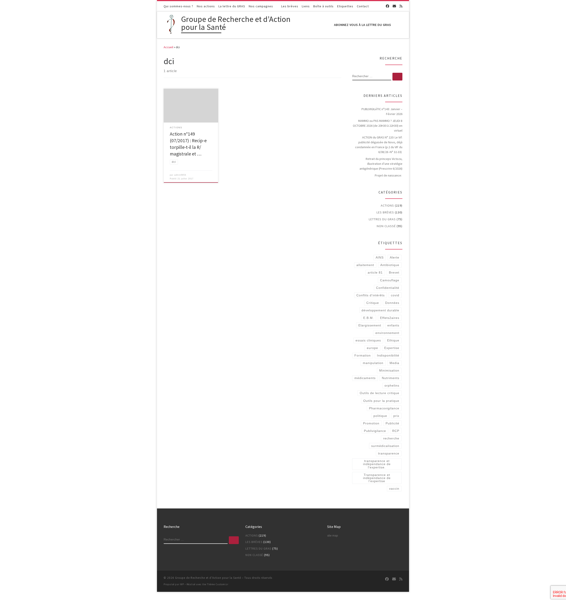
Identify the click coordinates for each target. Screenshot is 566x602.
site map (332, 535)
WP (182, 584)
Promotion (371, 423)
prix (396, 416)
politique (380, 416)
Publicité (392, 423)
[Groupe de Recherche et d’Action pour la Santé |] (172, 24)
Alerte (394, 257)
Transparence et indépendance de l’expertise (377, 478)
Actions (387, 205)
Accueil (168, 47)
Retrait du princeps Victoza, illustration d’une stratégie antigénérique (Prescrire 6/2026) (380, 164)
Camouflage (389, 280)
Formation (362, 355)
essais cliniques (368, 340)
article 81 (375, 272)
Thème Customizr (217, 584)
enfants (393, 325)
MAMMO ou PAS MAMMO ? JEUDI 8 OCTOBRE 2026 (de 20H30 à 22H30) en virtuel (377, 125)
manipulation (373, 363)
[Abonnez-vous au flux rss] (401, 6)
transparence (388, 453)
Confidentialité (387, 287)
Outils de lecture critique (379, 393)
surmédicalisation (385, 446)
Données (392, 303)
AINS (380, 257)
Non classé (386, 226)
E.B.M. (368, 318)
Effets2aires (389, 318)
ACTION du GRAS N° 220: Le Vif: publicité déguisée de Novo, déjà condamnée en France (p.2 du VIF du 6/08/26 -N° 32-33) (378, 144)
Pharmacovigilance (384, 408)
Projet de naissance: (388, 175)
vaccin (394, 488)
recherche (391, 438)
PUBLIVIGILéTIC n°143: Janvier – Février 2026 (381, 111)
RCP (395, 431)
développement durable (380, 310)
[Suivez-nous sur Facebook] (387, 6)
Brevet (394, 272)
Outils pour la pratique (381, 401)
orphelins (391, 385)
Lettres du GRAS (382, 219)
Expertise (391, 348)
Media (394, 363)
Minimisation (389, 370)
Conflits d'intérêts (370, 295)
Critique (372, 303)
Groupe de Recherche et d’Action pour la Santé (208, 578)
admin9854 (180, 175)
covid (395, 295)
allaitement (365, 265)
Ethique (393, 340)
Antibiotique (389, 265)
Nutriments (390, 378)
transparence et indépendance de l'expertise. (377, 464)
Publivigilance (375, 431)
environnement (387, 333)
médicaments (365, 378)
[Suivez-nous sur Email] (394, 6)
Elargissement (369, 325)
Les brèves (385, 212)
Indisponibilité (388, 355)
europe (372, 348)
